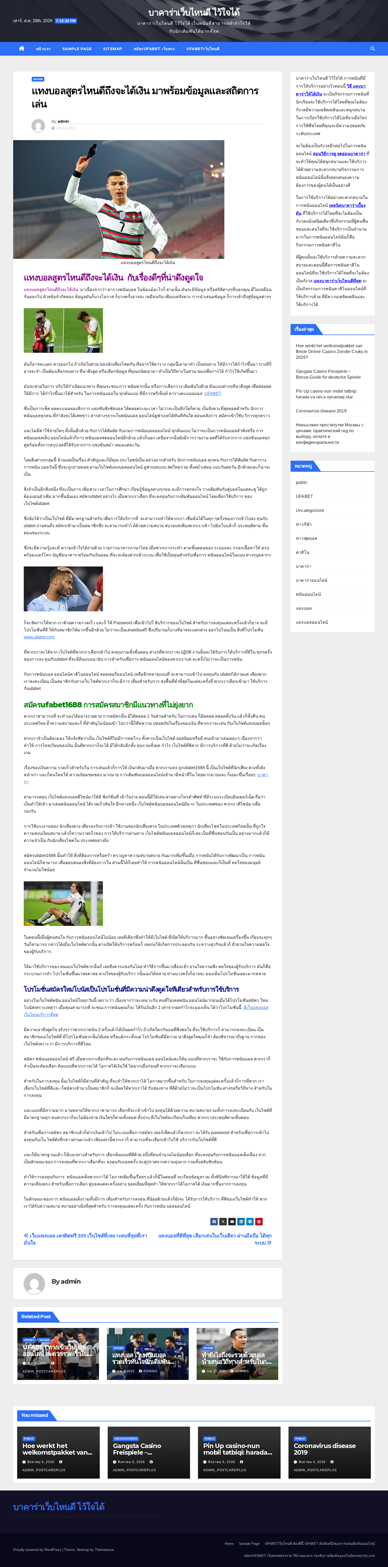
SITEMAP (112, 48)
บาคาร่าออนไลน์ (311, 580)
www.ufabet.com (39, 637)
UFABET (29, 1340)
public (301, 482)
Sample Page (77, 48)
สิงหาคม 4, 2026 (313, 1462)
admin (63, 121)
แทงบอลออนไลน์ (312, 622)
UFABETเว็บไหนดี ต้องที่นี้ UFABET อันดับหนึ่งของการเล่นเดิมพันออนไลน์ (320, 1544)
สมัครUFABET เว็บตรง (154, 48)
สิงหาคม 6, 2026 (41, 1462)
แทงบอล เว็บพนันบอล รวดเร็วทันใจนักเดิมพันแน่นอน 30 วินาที (140, 1361)
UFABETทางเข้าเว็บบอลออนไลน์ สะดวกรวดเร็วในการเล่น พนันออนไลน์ (55, 1353)
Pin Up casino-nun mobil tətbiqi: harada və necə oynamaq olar (237, 1452)
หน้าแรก (43, 48)
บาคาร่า (303, 566)
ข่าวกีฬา (304, 524)
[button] (373, 48)
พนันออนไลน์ (308, 594)
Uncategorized (310, 510)
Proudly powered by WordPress (37, 1550)
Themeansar (104, 1550)
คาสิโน (302, 552)
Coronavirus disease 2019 (321, 411)
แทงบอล (38, 79)
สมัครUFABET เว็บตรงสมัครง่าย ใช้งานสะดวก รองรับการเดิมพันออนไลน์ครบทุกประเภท (309, 1556)
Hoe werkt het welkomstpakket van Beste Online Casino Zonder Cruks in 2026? (332, 352)
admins (150, 1371)
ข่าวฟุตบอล (307, 538)
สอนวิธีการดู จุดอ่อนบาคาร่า (339, 153)
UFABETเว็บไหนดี (203, 48)
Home (229, 1544)
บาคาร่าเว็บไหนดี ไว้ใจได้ (193, 12)
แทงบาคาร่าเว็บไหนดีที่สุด (337, 281)
